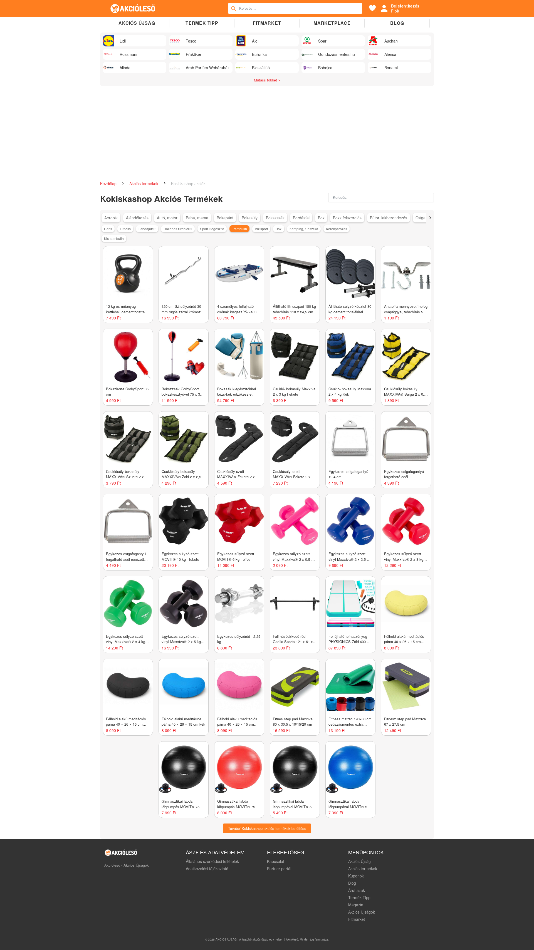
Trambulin (239, 228)
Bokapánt (225, 217)
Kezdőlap (109, 183)
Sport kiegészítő (212, 228)
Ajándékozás (137, 217)
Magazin (355, 904)
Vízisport (261, 228)
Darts (108, 228)
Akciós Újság (359, 861)
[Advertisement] (267, 131)
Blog (397, 23)
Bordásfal (301, 217)
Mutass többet (266, 80)
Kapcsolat (275, 861)
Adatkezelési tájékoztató (207, 868)
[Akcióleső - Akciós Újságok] (133, 8)
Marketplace (332, 23)
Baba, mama (197, 217)
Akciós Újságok (361, 912)
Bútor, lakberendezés (388, 217)
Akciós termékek (144, 183)
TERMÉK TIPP (202, 23)
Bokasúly (250, 217)
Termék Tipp (359, 897)
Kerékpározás (336, 228)
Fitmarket (267, 23)
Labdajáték (147, 228)
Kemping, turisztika (304, 228)
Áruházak (356, 890)
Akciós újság (136, 23)
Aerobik (111, 217)
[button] (430, 218)
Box (321, 217)
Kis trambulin (114, 238)
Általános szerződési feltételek (212, 861)
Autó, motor (167, 217)
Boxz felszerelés (347, 217)
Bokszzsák (275, 217)
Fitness (125, 228)
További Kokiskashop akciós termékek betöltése (267, 828)
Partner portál (279, 868)
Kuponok (356, 876)
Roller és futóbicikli (178, 228)
